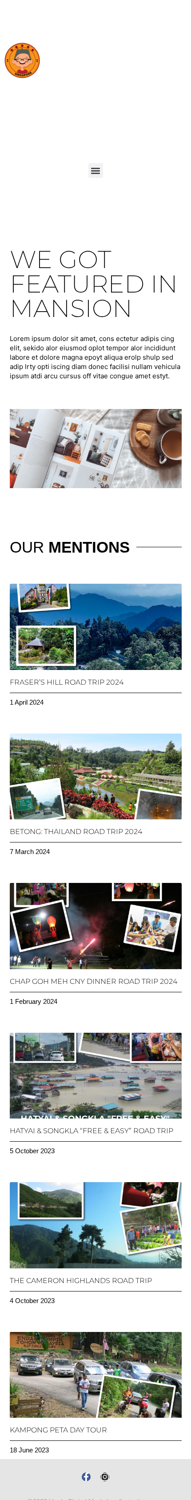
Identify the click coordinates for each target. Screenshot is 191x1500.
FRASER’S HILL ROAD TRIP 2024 (66, 682)
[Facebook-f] (86, 1476)
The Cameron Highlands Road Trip (81, 1280)
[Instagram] (104, 1476)
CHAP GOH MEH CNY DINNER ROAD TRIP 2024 (93, 981)
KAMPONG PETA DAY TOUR (58, 1430)
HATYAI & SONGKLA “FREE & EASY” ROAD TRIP (91, 1131)
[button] (95, 170)
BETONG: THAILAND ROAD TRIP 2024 (76, 831)
